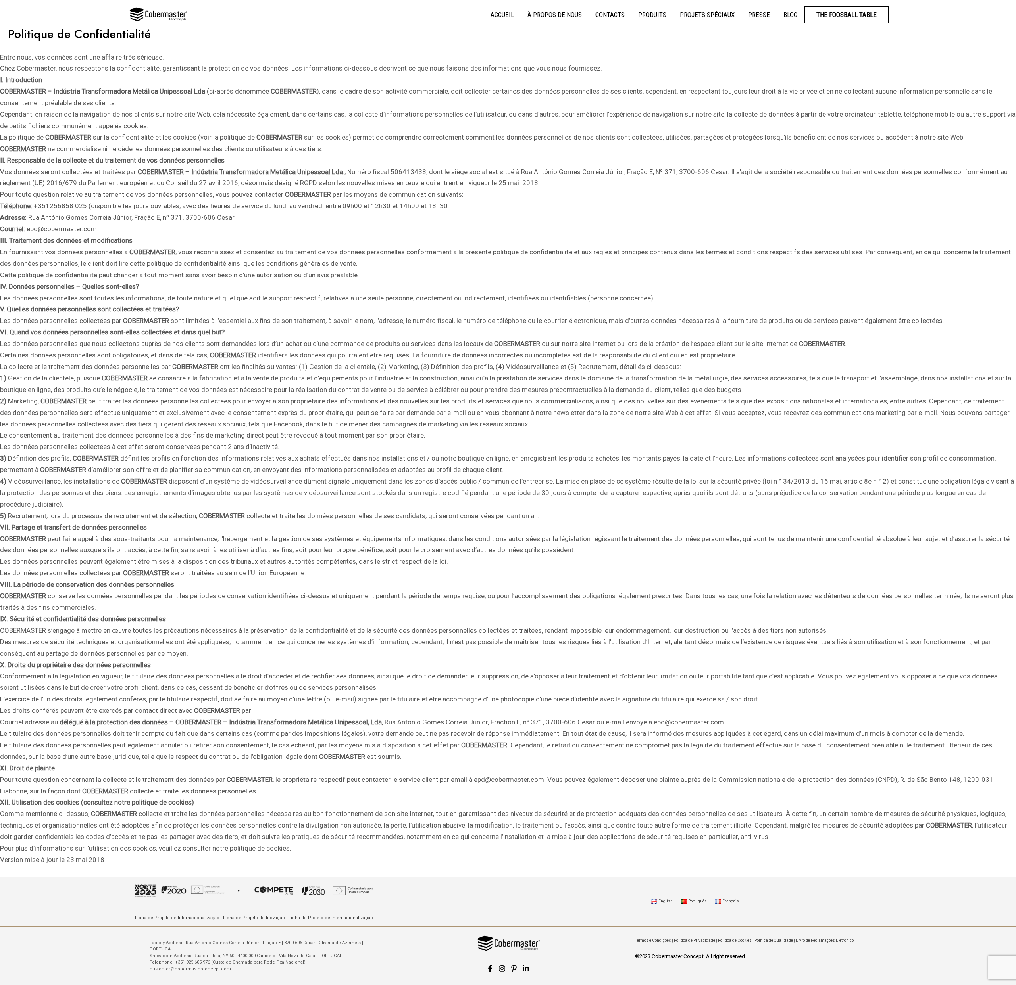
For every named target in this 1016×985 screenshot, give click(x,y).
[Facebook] (490, 968)
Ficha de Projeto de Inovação (254, 917)
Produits (652, 15)
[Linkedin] (525, 968)
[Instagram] (502, 968)
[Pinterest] (514, 968)
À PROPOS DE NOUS (554, 15)
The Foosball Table (846, 15)
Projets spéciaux (707, 15)
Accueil (502, 15)
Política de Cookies (735, 940)
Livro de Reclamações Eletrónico (825, 940)
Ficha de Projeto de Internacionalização (177, 917)
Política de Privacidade (694, 940)
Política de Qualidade (773, 940)
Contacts (610, 15)
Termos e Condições (653, 940)
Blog (790, 15)
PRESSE (759, 15)
